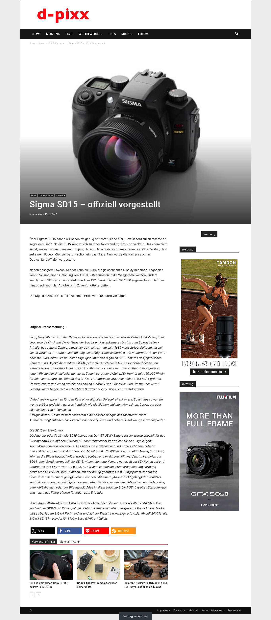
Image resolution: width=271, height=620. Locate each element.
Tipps (112, 34)
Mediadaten (234, 610)
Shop (125, 34)
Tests (69, 34)
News (36, 34)
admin (38, 214)
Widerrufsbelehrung (213, 610)
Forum (143, 34)
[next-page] (38, 594)
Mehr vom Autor (70, 541)
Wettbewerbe (89, 34)
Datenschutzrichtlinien (186, 610)
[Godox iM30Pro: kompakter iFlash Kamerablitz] (98, 565)
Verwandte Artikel (43, 541)
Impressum (163, 610)
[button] (236, 34)
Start (32, 43)
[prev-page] (32, 594)
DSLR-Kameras (57, 43)
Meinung (53, 34)
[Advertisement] (169, 15)
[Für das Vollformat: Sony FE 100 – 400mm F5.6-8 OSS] (51, 565)
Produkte (60, 195)
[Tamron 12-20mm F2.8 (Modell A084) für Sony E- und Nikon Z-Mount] (146, 565)
